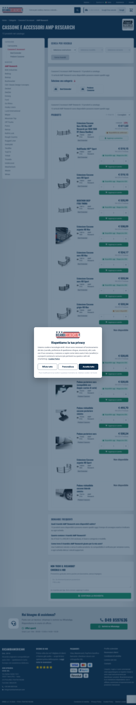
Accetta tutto (88, 367)
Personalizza (68, 367)
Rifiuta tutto (47, 367)
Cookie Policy (54, 359)
